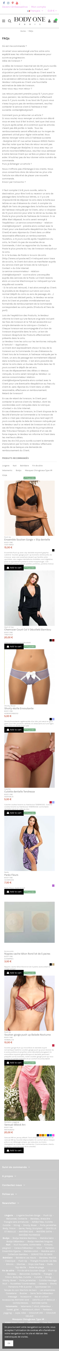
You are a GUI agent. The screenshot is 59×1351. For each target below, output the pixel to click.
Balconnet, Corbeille (17, 1218)
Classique (10, 1260)
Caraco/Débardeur (24, 1248)
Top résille (20, 1267)
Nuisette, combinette (30, 1244)
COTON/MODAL (21, 1303)
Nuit (15, 465)
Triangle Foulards (39, 1260)
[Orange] (40, 1135)
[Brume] (53, 719)
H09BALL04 (9, 1040)
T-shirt (21, 1322)
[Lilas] (53, 885)
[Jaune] (45, 1135)
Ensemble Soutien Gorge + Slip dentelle (27, 539)
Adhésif (36, 1221)
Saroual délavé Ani (15, 1124)
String (17, 1225)
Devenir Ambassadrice (15, 6)
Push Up (48, 1215)
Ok (9, 1343)
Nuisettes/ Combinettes (23, 1283)
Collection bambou (18, 1254)
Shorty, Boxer (30, 1225)
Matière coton (31, 1251)
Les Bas (53, 1260)
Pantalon (50, 1248)
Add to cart (15, 567)
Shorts (53, 1283)
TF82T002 (8, 634)
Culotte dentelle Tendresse (19, 791)
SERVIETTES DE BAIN (41, 1254)
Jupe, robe (20, 1312)
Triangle (48, 1273)
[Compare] (27, 479)
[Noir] (53, 550)
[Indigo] (51, 1135)
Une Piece (39, 1264)
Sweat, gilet (13, 1309)
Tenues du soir (12, 1290)
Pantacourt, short (31, 1309)
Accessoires (8, 1299)
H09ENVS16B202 (11, 713)
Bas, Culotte (46, 1221)
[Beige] (53, 964)
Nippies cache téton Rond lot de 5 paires (27, 953)
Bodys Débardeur (15, 1241)
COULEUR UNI (36, 1312)
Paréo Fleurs (11, 874)
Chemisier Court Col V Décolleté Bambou (27, 629)
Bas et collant (42, 1296)
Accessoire (26, 1296)
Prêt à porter (26, 1286)
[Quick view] (32, 479)
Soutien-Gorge (33, 1215)
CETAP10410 (9, 880)
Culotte (7, 1225)
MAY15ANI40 (9, 1130)
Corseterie (11, 1293)
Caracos (43, 1283)
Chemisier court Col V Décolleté (17, 642)
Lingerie (5, 465)
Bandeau (12, 1273)
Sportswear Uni (43, 1286)
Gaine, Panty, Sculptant (31, 1228)
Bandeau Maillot (47, 1257)
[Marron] (53, 640)
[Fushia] (53, 1135)
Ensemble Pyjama (11, 1251)
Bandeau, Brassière (40, 1218)
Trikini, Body (11, 1277)
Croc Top (47, 1322)
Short (40, 1248)
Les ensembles (47, 1290)
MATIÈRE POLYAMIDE (29, 1234)
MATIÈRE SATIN (44, 1231)
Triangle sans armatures (16, 1221)
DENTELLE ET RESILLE (43, 1299)
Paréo (50, 1264)
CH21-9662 (9, 545)
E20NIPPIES (8, 959)
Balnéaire (24, 465)
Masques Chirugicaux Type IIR (38, 470)
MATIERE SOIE (22, 1299)
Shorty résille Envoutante (19, 708)
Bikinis (10, 1264)
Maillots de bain (28, 1290)
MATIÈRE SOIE (26, 1231)
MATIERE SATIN (39, 1303)
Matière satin (48, 1251)
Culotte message (48, 1280)
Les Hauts (31, 1257)
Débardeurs (33, 1322)
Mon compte (38, 6)
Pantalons (13, 1286)
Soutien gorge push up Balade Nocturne (27, 1034)
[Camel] (43, 1135)
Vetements (7, 470)
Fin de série (37, 465)
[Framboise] (51, 802)
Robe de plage (36, 1267)
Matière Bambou (28, 1238)
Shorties (21, 1264)
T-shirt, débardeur (42, 1306)
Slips (31, 1264)
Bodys (18, 470)
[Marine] (48, 1135)
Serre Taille (36, 1293)
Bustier (24, 1293)
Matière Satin (47, 1238)
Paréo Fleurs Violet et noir (14, 888)
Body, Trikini (9, 1228)
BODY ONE (8, 542)
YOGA (4, 475)
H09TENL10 (8, 796)
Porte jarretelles (48, 1225)
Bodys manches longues (40, 1241)
